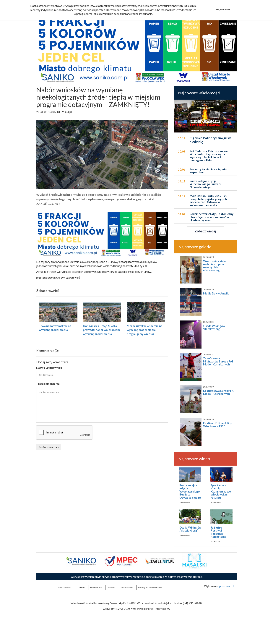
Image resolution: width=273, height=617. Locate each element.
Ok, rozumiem (223, 10)
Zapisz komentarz (49, 447)
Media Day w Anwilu (216, 293)
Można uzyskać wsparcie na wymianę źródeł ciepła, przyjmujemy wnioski (144, 330)
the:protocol (127, 587)
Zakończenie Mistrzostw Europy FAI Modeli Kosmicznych (218, 361)
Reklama (111, 587)
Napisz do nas (65, 587)
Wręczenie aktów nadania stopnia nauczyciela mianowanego (214, 265)
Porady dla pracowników (150, 587)
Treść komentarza (48, 383)
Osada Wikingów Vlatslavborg (214, 327)
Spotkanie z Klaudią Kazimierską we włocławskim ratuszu (221, 491)
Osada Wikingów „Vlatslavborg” (190, 529)
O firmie (81, 587)
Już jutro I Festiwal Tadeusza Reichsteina (218, 532)
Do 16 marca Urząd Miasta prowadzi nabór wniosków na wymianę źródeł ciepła (102, 330)
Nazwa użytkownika (49, 367)
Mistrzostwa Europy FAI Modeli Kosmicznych (218, 392)
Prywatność (96, 587)
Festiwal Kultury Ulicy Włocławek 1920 (217, 424)
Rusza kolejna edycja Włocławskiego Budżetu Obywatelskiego (190, 491)
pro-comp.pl (226, 586)
